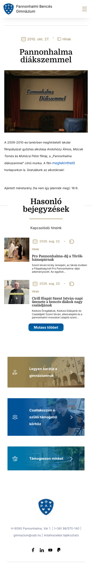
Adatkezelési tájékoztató (61, 535)
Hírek (66, 39)
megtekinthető (63, 163)
